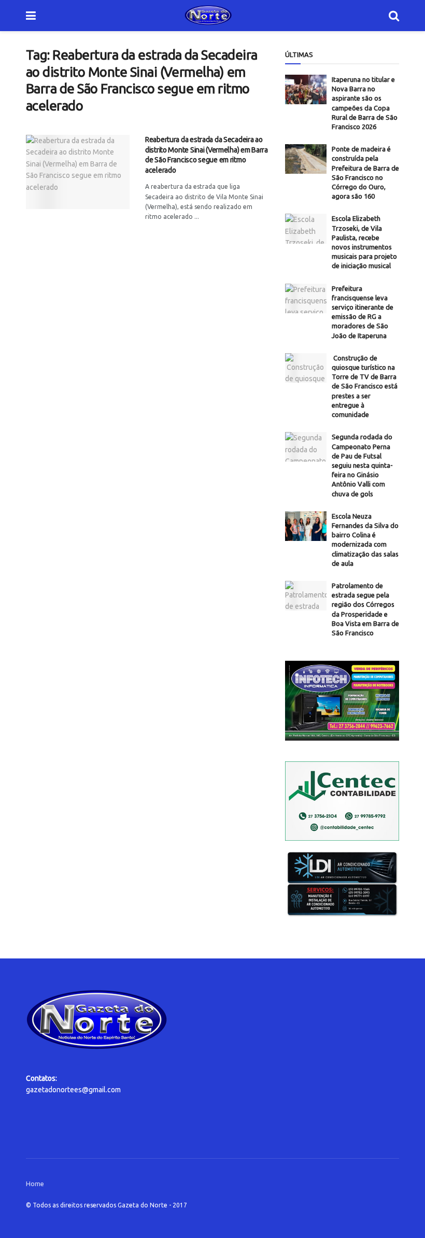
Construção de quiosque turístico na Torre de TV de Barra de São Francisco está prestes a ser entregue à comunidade (365, 386)
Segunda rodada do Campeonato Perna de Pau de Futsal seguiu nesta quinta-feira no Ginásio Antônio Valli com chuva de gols (362, 465)
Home (35, 1183)
